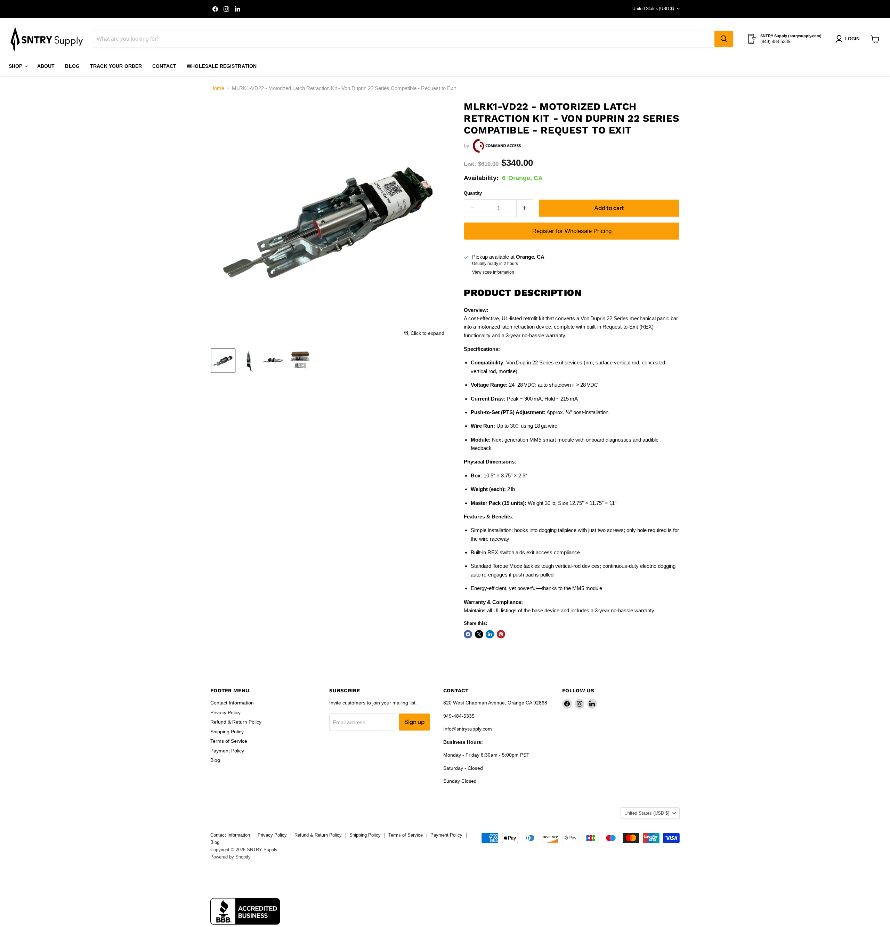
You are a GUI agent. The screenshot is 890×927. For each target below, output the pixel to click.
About (46, 66)
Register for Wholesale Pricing (572, 231)
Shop (16, 66)
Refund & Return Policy (235, 722)
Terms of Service (228, 741)
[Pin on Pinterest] (501, 634)
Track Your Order (116, 66)
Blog (72, 66)
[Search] (723, 39)
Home (217, 88)
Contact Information (232, 703)
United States (653, 8)
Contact (164, 66)
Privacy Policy (225, 712)
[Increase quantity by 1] (525, 208)
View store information (493, 272)
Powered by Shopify (230, 857)
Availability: (481, 178)
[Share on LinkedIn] (490, 634)
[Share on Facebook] (468, 634)
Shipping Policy (227, 731)
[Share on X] (479, 634)
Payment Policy (227, 750)
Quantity (473, 193)
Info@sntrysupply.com (467, 729)
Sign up (414, 721)
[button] (223, 360)
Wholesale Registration (222, 66)
